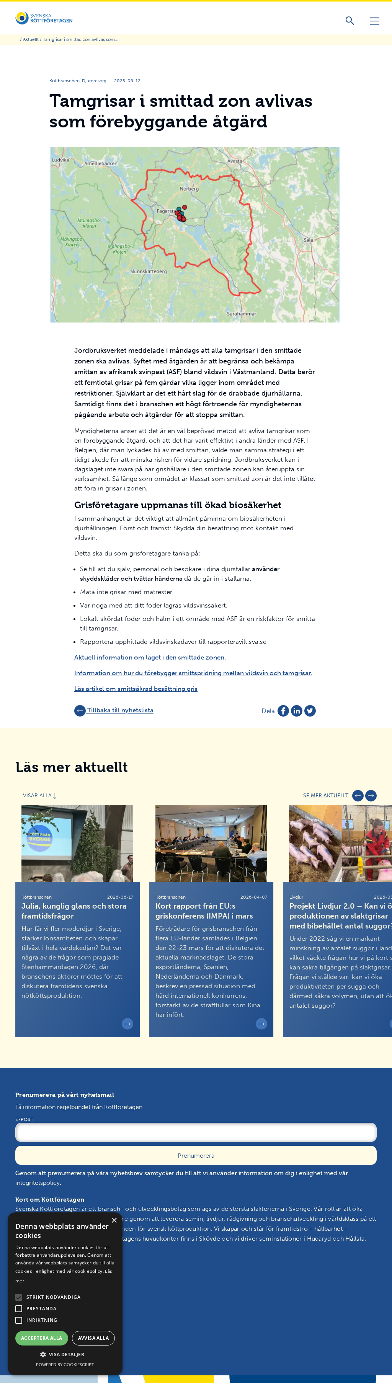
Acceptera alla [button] (41, 1338)
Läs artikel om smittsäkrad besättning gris (136, 688)
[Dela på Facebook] (283, 711)
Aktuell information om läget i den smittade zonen (149, 657)
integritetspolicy (37, 1182)
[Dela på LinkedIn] (296, 711)
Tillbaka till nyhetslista (120, 710)
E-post (24, 1119)
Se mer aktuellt (325, 795)
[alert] (65, 1293)
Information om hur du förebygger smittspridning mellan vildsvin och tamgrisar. (193, 673)
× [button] (114, 1220)
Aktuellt (31, 39)
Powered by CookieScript (65, 1364)
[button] (18, 1297)
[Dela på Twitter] (310, 711)
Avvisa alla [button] (93, 1338)
